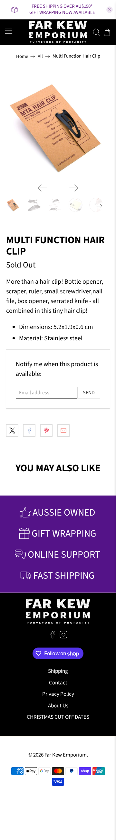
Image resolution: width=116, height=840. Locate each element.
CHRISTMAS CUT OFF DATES (58, 717)
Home (22, 56)
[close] (109, 9)
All (40, 56)
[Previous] (42, 188)
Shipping (58, 671)
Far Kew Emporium (65, 755)
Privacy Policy (58, 694)
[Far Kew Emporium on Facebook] (52, 637)
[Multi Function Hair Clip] (58, 126)
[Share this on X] (12, 430)
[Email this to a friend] (63, 430)
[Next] (74, 188)
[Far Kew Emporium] (58, 32)
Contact (58, 683)
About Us (58, 706)
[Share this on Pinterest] (46, 430)
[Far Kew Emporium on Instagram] (63, 637)
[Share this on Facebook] (29, 430)
